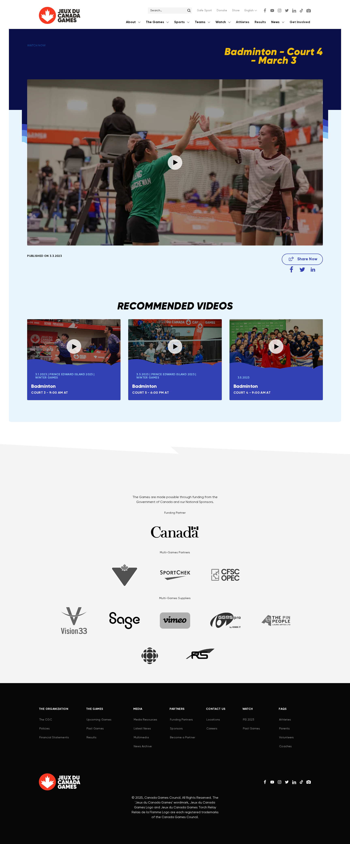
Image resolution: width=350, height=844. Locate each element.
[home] (59, 16)
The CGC (45, 719)
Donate (222, 10)
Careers (211, 728)
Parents (284, 728)
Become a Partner (182, 737)
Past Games (95, 728)
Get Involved (300, 22)
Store (236, 10)
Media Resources (145, 719)
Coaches (285, 746)
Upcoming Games (98, 719)
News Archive (143, 746)
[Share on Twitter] (302, 269)
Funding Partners (181, 719)
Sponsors (176, 728)
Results (260, 22)
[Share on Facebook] (291, 269)
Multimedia (141, 737)
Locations (213, 719)
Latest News (142, 728)
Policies (44, 728)
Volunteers (286, 737)
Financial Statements (54, 737)
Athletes (242, 22)
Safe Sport (204, 10)
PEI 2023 (248, 719)
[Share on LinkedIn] (313, 269)
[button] (251, 10)
